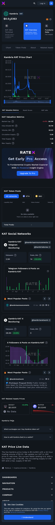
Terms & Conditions (17, 512)
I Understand (27, 517)
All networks (11, 196)
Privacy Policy (43, 510)
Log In (42, 3)
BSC (40, 196)
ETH (28, 196)
